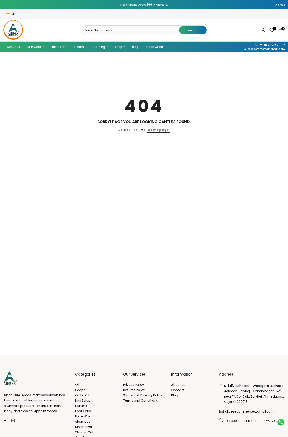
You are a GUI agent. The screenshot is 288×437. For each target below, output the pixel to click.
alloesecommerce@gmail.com (264, 49)
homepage (158, 130)
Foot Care (83, 411)
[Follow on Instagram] (13, 420)
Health (79, 47)
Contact (178, 390)
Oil (77, 384)
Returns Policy (134, 390)
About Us (13, 47)
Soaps (80, 390)
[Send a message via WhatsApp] (281, 422)
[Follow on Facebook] (5, 420)
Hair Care (58, 47)
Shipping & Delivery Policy (142, 395)
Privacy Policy (133, 384)
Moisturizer (83, 427)
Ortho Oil (82, 395)
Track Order (154, 47)
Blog (135, 47)
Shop (118, 47)
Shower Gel (84, 432)
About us (178, 384)
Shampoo (83, 421)
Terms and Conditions (140, 400)
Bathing (99, 47)
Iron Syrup (82, 400)
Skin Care (34, 47)
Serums (81, 405)
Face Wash (84, 416)
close (9, 5)
